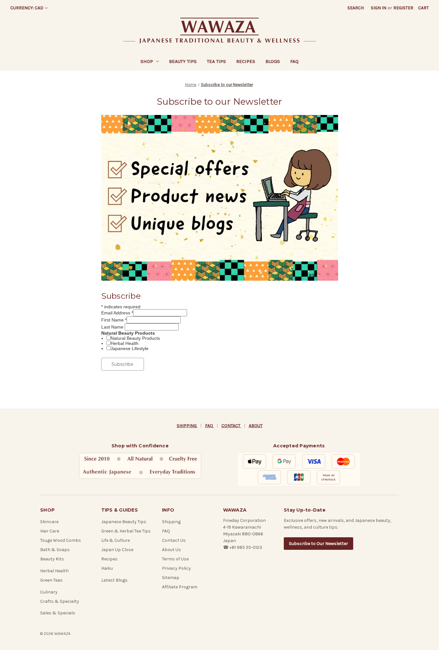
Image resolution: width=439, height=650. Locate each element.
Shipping (171, 521)
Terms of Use (175, 559)
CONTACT (231, 425)
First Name (114, 319)
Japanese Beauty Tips (123, 521)
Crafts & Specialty (59, 601)
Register (403, 8)
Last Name (113, 326)
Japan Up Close (117, 549)
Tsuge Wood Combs (60, 540)
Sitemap (170, 577)
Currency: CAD (26, 8)
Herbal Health (125, 343)
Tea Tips (216, 61)
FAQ (294, 61)
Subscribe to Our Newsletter (318, 543)
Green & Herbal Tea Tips (126, 531)
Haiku (107, 568)
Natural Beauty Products (135, 338)
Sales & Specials (57, 613)
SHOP (146, 61)
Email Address (117, 312)
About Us (171, 549)
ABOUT (256, 425)
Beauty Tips (183, 61)
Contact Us (174, 540)
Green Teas (51, 580)
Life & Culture (115, 540)
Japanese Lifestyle (129, 348)
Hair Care (49, 531)
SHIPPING (187, 425)
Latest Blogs (114, 580)
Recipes (245, 61)
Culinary (49, 592)
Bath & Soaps (55, 549)
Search (355, 8)
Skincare (49, 521)
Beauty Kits (52, 559)
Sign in (378, 8)
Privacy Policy (176, 568)
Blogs (272, 61)
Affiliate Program (179, 587)
